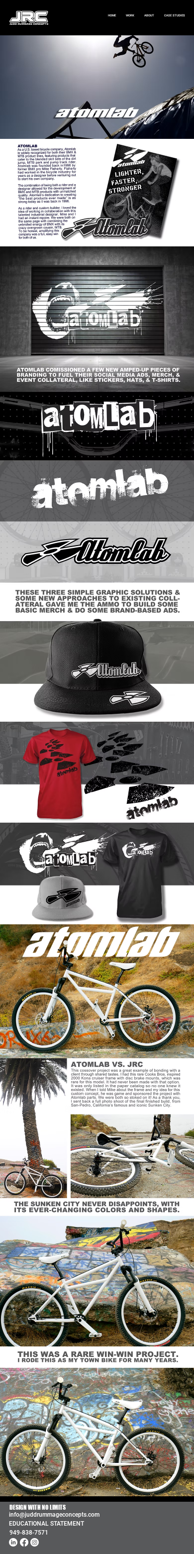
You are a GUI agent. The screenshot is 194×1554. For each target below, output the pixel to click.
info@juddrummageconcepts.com (54, 1514)
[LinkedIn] (13, 1542)
